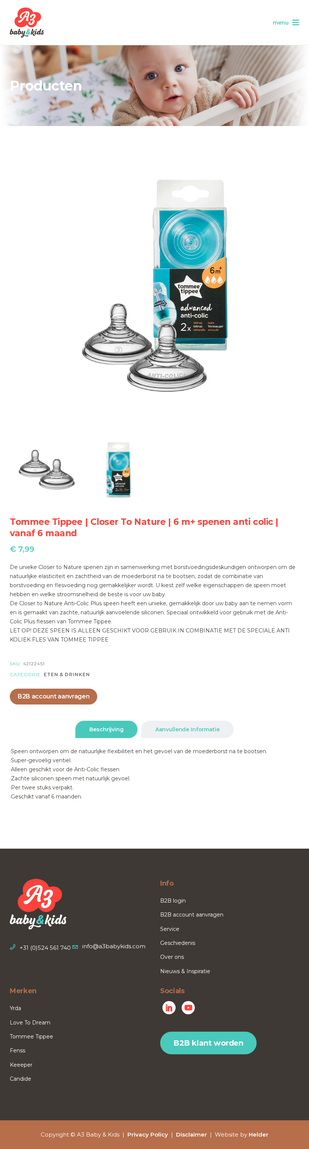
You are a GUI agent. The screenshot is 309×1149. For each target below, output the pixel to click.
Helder (258, 1134)
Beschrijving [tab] (106, 729)
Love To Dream (30, 1022)
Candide (20, 1078)
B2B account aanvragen (53, 696)
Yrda (15, 1008)
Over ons (172, 957)
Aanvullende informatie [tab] (187, 729)
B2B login (173, 900)
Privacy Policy (147, 1134)
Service (169, 929)
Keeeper (21, 1064)
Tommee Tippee (31, 1036)
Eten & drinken (67, 674)
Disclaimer (191, 1134)
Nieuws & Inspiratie (185, 971)
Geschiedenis (177, 943)
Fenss (17, 1050)
